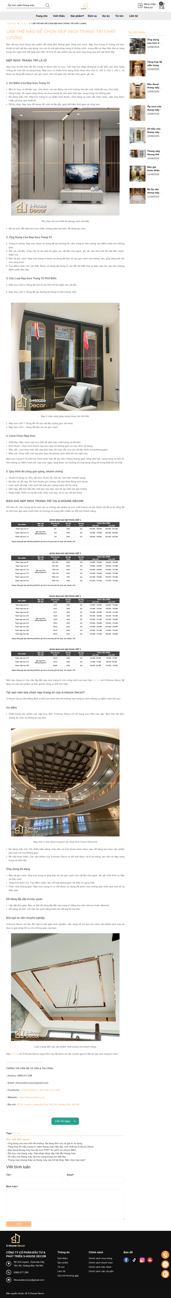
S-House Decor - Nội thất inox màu (40, 1090)
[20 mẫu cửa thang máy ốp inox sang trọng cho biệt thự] (137, 135)
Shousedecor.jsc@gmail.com (29, 1280)
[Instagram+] (142, 1260)
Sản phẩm (62, 1262)
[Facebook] (126, 1260)
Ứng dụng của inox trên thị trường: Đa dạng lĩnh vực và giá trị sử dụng (45, 1143)
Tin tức (16, 1133)
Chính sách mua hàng (100, 1258)
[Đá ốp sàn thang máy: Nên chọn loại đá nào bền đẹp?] (137, 196)
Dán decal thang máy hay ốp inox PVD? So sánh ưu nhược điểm (42, 1150)
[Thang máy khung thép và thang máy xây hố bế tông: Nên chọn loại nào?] (137, 154)
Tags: (9, 1133)
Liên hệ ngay (63, 1121)
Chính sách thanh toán (101, 1262)
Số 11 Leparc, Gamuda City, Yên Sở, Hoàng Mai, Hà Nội (48, 1104)
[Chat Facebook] (165, 1264)
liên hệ (96, 680)
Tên (8, 1174)
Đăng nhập (150, 4)
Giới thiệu (62, 1258)
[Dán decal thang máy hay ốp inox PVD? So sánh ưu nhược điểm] (137, 91)
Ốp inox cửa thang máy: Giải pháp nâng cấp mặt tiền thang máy (41, 1153)
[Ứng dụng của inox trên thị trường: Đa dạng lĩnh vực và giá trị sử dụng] (137, 46)
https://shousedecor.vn (31, 1097)
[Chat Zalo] (165, 1274)
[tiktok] (134, 1260)
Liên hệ (61, 1271)
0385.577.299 (21, 1272)
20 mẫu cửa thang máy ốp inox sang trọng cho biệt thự (37, 1156)
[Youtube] (150, 1260)
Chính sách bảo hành (100, 1267)
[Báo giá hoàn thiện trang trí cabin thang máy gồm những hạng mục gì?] (137, 173)
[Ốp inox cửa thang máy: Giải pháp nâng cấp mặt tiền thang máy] (137, 113)
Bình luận (12, 1186)
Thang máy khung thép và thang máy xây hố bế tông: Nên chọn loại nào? (47, 1160)
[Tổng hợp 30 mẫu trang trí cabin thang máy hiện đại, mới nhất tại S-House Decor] (137, 68)
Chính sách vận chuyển (101, 1271)
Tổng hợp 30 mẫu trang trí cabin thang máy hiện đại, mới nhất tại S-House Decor (51, 1146)
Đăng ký (148, 7)
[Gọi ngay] (165, 1255)
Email (70, 1174)
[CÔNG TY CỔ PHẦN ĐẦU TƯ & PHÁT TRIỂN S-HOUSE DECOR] (85, 5)
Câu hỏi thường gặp (68, 1275)
